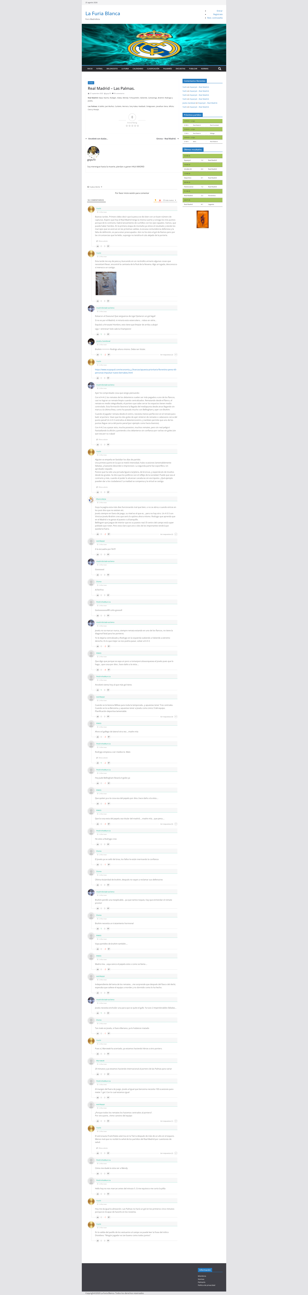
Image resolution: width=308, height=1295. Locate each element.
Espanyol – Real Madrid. (199, 87)
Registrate (218, 14)
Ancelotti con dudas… (98, 138)
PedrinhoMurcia (103, 602)
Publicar (193, 68)
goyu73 (108, 93)
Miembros (202, 1276)
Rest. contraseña (215, 18)
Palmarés (167, 68)
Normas (204, 68)
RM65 (98, 653)
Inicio (90, 68)
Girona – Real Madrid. (166, 138)
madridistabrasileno (105, 308)
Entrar (220, 11)
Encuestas (180, 68)
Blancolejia (101, 499)
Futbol (99, 68)
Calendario (138, 68)
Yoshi (98, 208)
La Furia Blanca (102, 13)
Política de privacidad (206, 1285)
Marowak (100, 1060)
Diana (99, 581)
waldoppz (100, 541)
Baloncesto (112, 68)
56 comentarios (119, 93)
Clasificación (153, 68)
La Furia (125, 68)
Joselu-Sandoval (103, 341)
